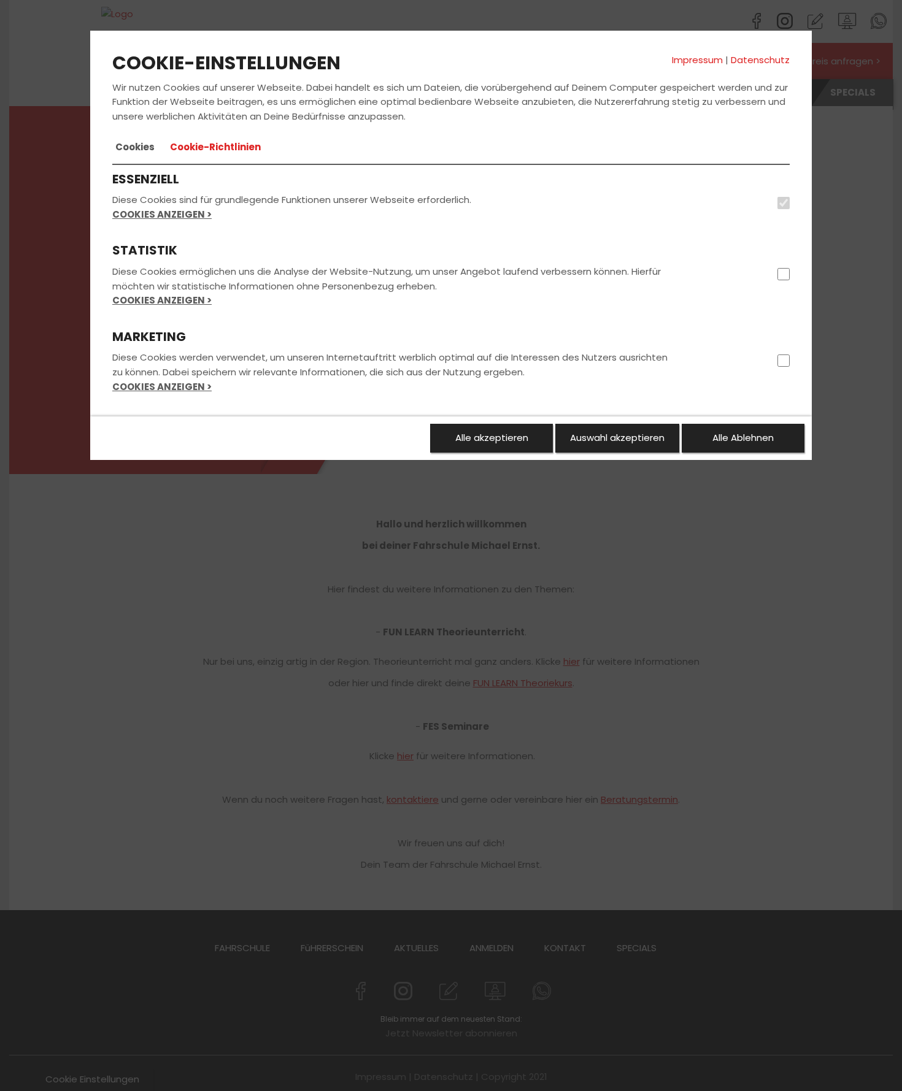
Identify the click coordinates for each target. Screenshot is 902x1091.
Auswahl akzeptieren (617, 437)
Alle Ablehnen (743, 437)
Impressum (697, 59)
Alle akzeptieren (491, 437)
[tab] (135, 147)
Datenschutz (760, 59)
